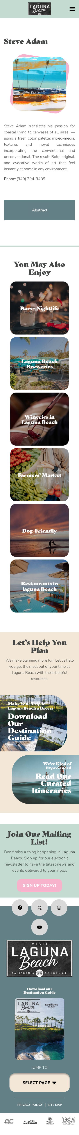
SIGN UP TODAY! (39, 885)
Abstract (39, 210)
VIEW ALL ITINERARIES (45, 779)
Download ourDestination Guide (39, 990)
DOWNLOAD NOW (34, 723)
